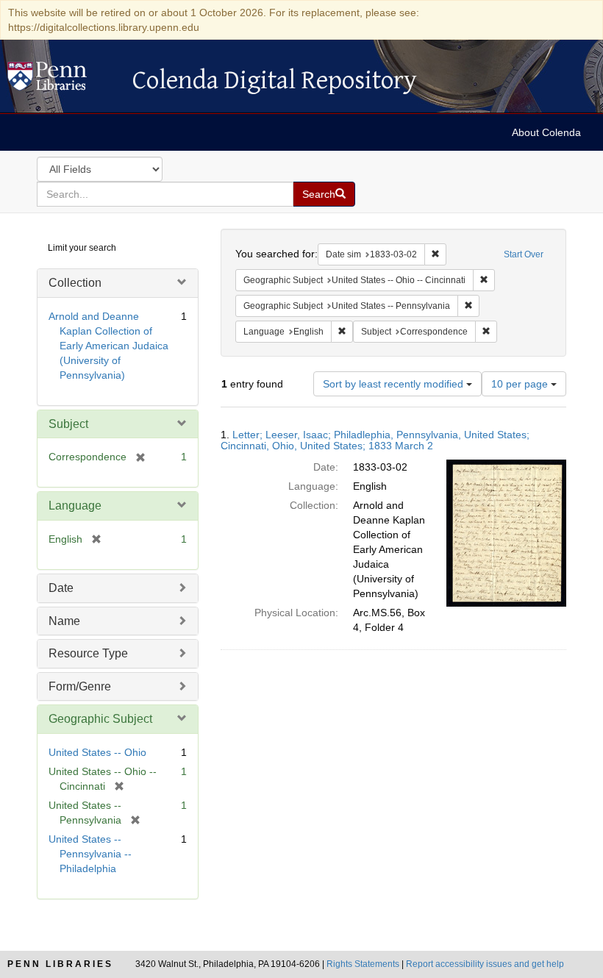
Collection (75, 282)
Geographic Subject (100, 719)
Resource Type (88, 653)
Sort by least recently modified (394, 384)
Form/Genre (80, 686)
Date (61, 588)
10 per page (521, 384)
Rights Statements (363, 964)
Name (64, 621)
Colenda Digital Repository (62, 80)
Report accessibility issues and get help (485, 964)
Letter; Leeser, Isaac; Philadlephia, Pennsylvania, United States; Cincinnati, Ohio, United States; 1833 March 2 (375, 440)
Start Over (523, 254)
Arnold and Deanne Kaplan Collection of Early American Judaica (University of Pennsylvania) (108, 345)
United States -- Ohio (97, 752)
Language (75, 505)
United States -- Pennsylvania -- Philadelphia (90, 853)
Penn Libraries (60, 964)
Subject (68, 424)
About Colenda (546, 132)
